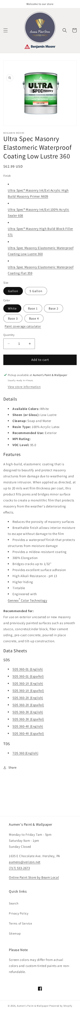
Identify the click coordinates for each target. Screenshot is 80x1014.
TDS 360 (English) (25, 753)
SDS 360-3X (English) (27, 712)
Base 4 (34, 318)
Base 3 (13, 318)
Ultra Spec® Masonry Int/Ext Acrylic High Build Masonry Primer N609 (38, 193)
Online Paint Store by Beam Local (34, 877)
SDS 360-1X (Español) (28, 690)
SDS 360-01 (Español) (28, 676)
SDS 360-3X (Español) (28, 719)
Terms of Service (20, 923)
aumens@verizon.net (24, 862)
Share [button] (12, 767)
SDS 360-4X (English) (27, 726)
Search (14, 903)
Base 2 (53, 308)
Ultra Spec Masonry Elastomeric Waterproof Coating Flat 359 (41, 270)
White (12, 308)
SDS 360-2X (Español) (28, 705)
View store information (24, 387)
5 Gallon (36, 291)
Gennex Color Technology (27, 600)
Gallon (13, 291)
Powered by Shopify (60, 1005)
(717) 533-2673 (19, 868)
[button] (5, 30)
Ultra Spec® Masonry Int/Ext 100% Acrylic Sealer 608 (38, 212)
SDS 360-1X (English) (27, 683)
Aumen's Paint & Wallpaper (33, 1005)
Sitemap (15, 933)
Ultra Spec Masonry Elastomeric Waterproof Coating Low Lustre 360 (41, 251)
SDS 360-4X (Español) (28, 733)
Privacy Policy (18, 913)
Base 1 (33, 308)
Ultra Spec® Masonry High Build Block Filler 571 (40, 231)
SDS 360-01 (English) (27, 669)
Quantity (8, 335)
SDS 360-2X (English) (27, 698)
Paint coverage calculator (23, 326)
